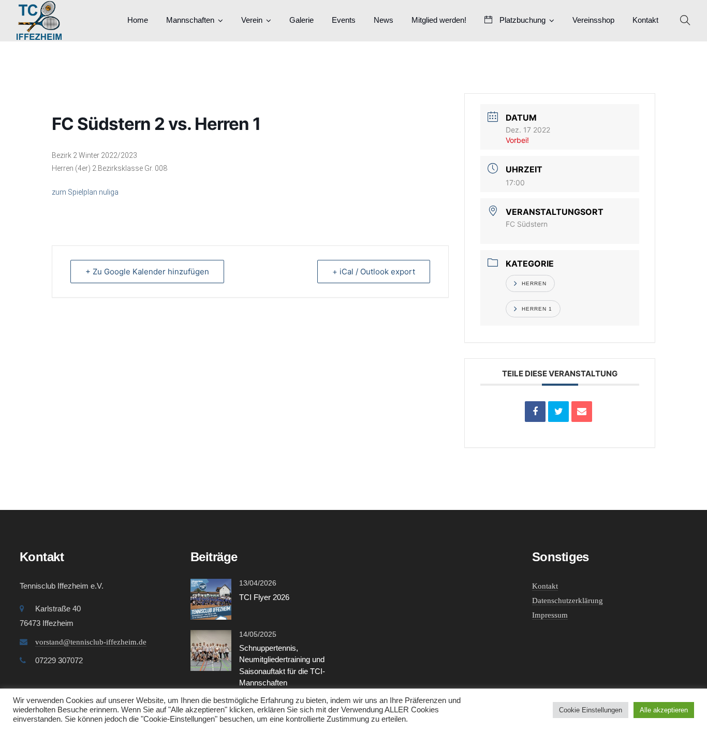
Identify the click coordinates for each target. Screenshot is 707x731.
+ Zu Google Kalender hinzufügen (147, 271)
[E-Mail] (581, 411)
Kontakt (645, 20)
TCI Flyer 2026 (264, 597)
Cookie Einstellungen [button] (590, 710)
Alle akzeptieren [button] (664, 710)
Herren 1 (537, 309)
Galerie (301, 20)
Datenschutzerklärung (567, 600)
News (383, 20)
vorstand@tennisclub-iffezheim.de (90, 642)
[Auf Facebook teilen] (535, 411)
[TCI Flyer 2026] (210, 598)
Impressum (550, 615)
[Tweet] (558, 411)
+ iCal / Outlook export (373, 271)
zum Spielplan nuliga (85, 192)
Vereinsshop (593, 20)
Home (137, 20)
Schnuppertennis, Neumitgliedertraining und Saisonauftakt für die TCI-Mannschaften (282, 666)
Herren (534, 283)
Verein (251, 20)
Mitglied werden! (438, 20)
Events (344, 20)
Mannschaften (190, 20)
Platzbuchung (521, 20)
